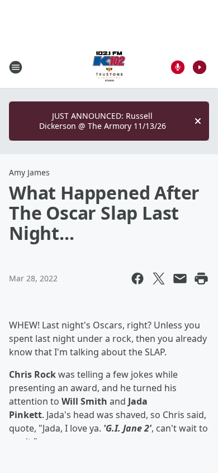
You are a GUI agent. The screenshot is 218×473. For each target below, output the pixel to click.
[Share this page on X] (159, 278)
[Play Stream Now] (199, 67)
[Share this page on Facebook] (137, 278)
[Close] (198, 121)
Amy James (29, 172)
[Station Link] (109, 67)
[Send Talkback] (177, 67)
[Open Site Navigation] (15, 67)
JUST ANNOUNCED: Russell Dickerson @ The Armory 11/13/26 (102, 120)
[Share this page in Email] (180, 278)
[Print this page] (201, 278)
